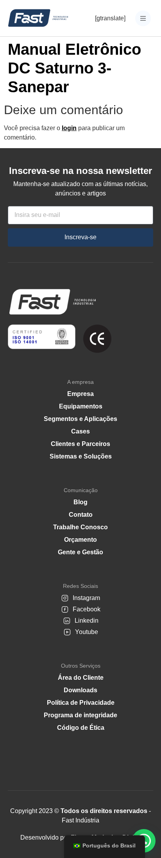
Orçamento (80, 539)
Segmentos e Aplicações (80, 419)
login (69, 128)
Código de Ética (80, 727)
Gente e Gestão (80, 552)
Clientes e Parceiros (80, 444)
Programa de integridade (80, 715)
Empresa (80, 393)
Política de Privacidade (80, 702)
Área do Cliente (81, 677)
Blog (80, 502)
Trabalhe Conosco (80, 527)
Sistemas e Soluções (81, 456)
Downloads (80, 690)
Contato (81, 514)
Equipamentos (80, 406)
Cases (80, 431)
